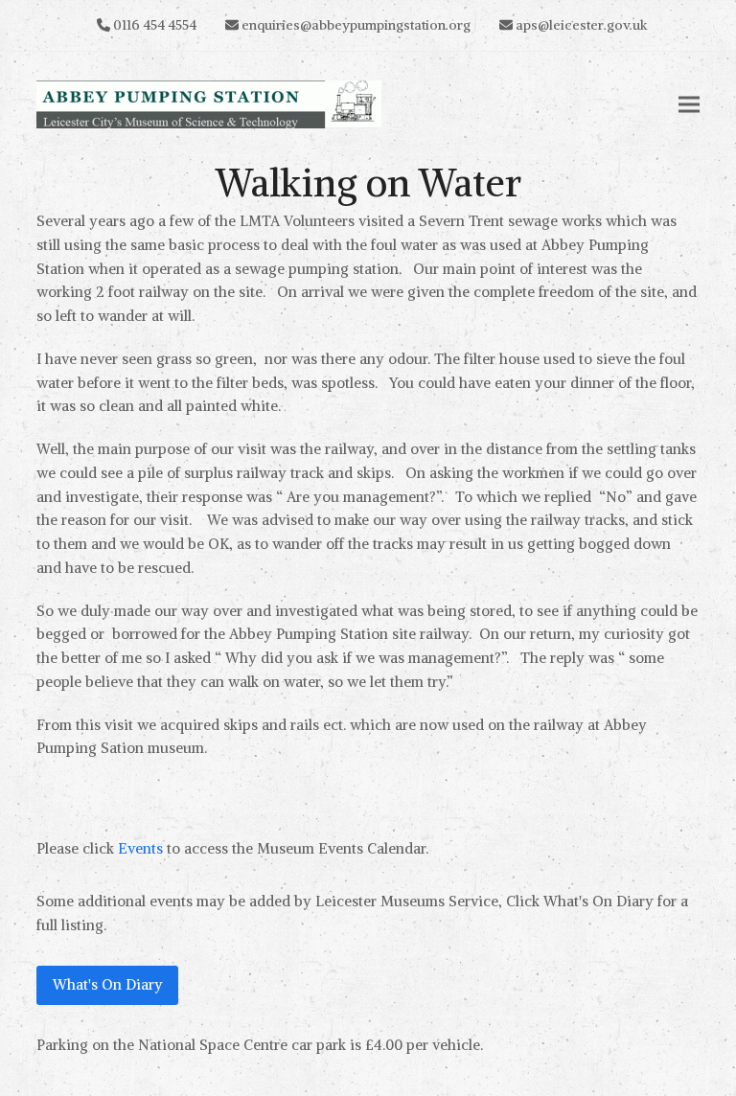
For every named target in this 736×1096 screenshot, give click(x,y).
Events (140, 848)
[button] (689, 105)
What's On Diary (108, 984)
